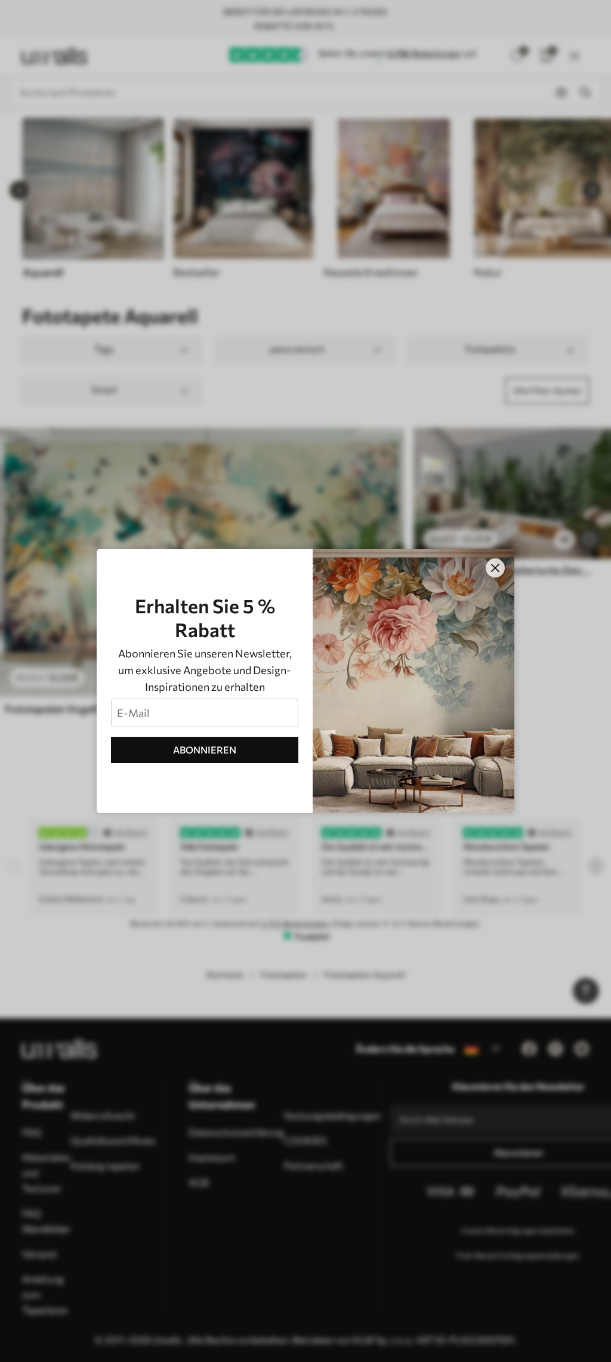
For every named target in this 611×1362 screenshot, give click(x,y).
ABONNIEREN (204, 749)
